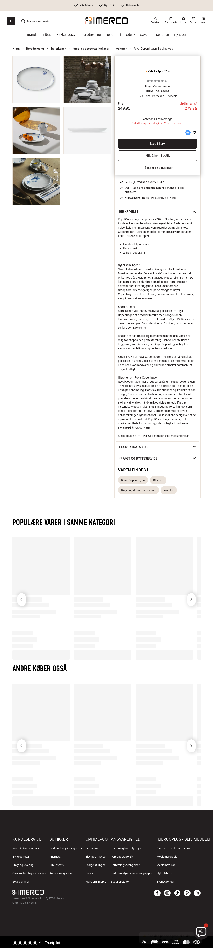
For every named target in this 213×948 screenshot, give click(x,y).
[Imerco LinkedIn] (197, 893)
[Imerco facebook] (157, 893)
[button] (157, 86)
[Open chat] (11, 21)
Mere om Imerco (95, 881)
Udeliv (130, 34)
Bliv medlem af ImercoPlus (173, 848)
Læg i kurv (157, 144)
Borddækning (91, 34)
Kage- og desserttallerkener (90, 48)
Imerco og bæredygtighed (127, 848)
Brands (32, 34)
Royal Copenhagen (133, 480)
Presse (89, 873)
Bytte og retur (20, 856)
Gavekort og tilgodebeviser (29, 873)
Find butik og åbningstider (65, 848)
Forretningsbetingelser (125, 865)
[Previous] (21, 592)
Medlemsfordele (167, 856)
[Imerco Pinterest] (187, 893)
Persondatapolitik (122, 856)
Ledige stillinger (95, 865)
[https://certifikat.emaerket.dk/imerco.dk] (197, 942)
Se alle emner (20, 881)
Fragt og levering (23, 865)
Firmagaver (92, 848)
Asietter (121, 48)
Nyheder (180, 34)
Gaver (144, 34)
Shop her (153, 5)
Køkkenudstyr (66, 34)
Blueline (158, 480)
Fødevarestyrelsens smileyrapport (132, 873)
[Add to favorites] (194, 132)
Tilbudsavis (56, 865)
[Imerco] (106, 20)
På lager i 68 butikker (157, 168)
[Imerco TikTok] (177, 893)
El (119, 34)
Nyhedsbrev (164, 873)
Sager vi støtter (120, 881)
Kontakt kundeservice (26, 848)
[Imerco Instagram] (167, 893)
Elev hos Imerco (95, 856)
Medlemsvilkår (166, 865)
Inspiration (161, 34)
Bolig (109, 34)
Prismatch (55, 856)
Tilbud (47, 34)
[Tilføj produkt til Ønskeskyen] (188, 132)
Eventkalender (166, 881)
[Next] (191, 592)
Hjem (16, 48)
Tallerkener (58, 48)
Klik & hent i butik (157, 155)
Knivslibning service (61, 873)
